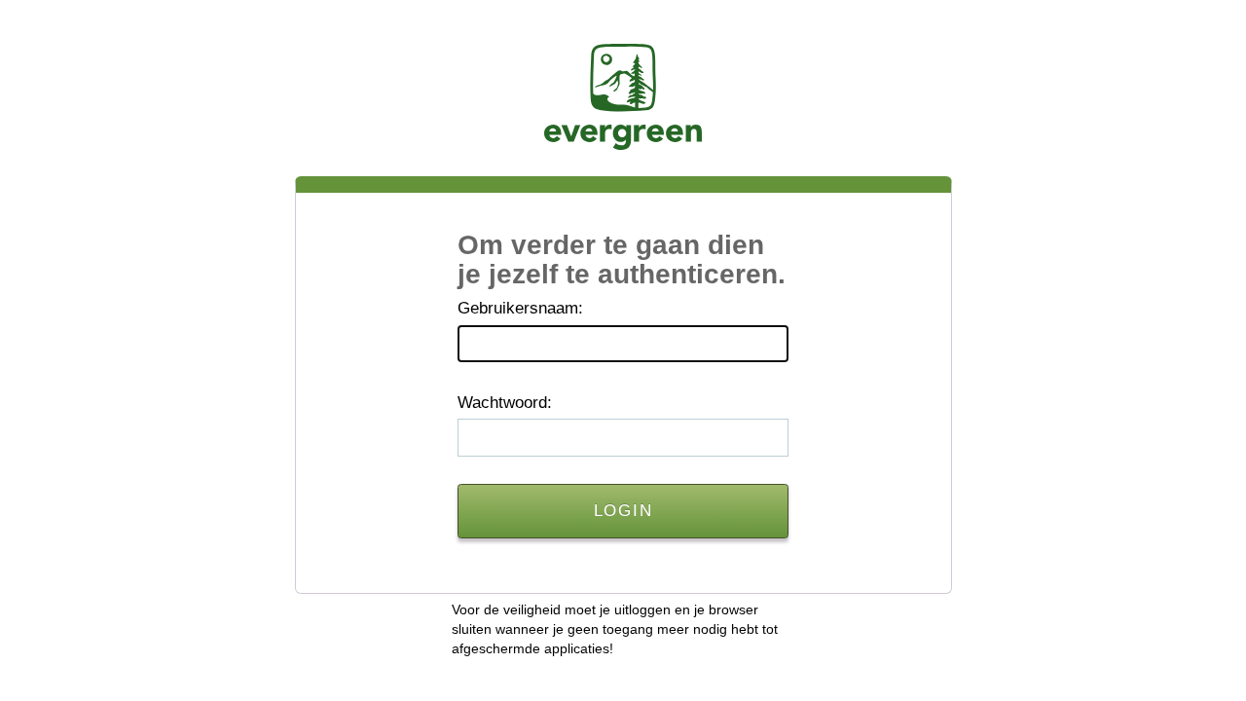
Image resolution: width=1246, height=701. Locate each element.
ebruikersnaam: (520, 308)
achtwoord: (505, 402)
